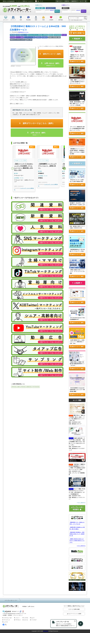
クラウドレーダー (8, 617)
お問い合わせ (31, 606)
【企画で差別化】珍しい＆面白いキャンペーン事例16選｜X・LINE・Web (77, 341)
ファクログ (33, 619)
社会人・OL (24, 35)
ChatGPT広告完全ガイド (76, 299)
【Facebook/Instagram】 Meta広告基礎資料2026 (77, 318)
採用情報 (10, 615)
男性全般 (12, 35)
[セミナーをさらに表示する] (77, 503)
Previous (12, 168)
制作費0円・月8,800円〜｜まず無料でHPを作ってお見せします (77, 203)
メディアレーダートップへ (11, 600)
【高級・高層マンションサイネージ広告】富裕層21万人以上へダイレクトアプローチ (77, 81)
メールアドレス (38, 10)
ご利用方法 (66, 1)
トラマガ (26, 617)
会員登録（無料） (40, 8)
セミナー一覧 (83, 1)
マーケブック (7, 619)
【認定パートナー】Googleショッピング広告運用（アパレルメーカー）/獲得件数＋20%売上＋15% (23, 167)
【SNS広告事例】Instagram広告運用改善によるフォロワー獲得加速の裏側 (77, 389)
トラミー (17, 617)
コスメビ (26, 619)
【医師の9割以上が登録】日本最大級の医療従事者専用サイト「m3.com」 (77, 363)
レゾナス (6, 622)
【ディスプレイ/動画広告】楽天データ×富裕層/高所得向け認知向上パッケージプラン (77, 128)
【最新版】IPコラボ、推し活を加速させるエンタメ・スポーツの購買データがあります (77, 56)
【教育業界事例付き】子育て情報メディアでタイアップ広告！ (77, 250)
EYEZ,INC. (45, 631)
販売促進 (12, 37)
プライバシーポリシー (18, 615)
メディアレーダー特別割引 (77, 508)
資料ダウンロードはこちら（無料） (38, 123)
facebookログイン (51, 8)
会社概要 (5, 615)
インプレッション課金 (30, 37)
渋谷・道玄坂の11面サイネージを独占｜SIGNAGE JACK (77, 227)
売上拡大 (64, 35)
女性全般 (18, 35)
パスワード (49, 10)
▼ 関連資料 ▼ (77, 39)
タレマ (32, 617)
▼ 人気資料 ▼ (77, 283)
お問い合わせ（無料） (52, 64)
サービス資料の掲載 (75, 609)
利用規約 (24, 606)
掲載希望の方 (74, 1)
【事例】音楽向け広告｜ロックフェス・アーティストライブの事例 (77, 271)
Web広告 (23, 386)
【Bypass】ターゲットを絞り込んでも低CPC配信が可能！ (77, 180)
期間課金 (38, 37)
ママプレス (18, 619)
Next (64, 168)
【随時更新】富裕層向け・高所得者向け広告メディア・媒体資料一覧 (77, 534)
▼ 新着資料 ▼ (77, 163)
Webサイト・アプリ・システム (17, 39)
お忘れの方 (52, 10)
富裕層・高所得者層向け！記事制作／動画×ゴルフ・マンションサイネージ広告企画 (77, 103)
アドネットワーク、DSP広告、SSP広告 (37, 35)
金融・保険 (29, 39)
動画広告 (51, 35)
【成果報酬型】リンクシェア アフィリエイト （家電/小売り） (47, 166)
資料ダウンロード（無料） (52, 54)
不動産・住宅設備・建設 (54, 37)
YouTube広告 (57, 35)
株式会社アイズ (15, 611)
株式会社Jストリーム (23, 32)
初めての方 (59, 1)
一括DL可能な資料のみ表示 (76, 20)
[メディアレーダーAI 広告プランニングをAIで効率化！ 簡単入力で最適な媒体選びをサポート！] (79, 623)
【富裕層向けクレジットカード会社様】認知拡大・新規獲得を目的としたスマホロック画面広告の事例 (77, 151)
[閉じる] (75, 621)
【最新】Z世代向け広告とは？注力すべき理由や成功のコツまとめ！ (77, 540)
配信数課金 (44, 37)
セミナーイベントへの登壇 (74, 613)
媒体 (19, 386)
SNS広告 (14, 386)
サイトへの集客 (19, 37)
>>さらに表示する (81, 545)
